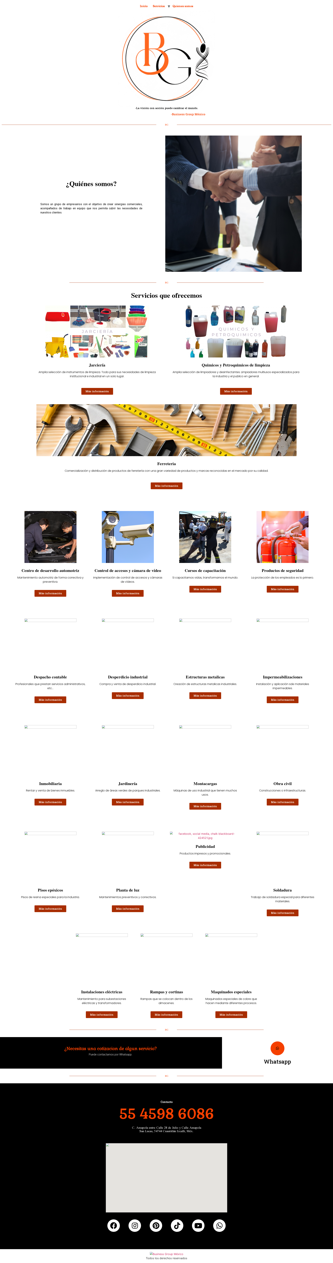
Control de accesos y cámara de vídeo (128, 570)
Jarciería (97, 365)
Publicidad (205, 846)
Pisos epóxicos (50, 890)
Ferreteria (166, 463)
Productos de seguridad (283, 570)
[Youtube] (198, 1225)
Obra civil (283, 783)
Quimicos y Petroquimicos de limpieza (236, 365)
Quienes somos (183, 6)
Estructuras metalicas (205, 677)
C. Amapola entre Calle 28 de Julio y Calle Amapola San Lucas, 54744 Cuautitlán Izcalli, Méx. (166, 1129)
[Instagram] (135, 1225)
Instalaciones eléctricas (101, 992)
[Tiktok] (177, 1225)
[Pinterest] (156, 1225)
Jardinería (127, 783)
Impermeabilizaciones (282, 677)
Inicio (144, 6)
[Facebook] (113, 1225)
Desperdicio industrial (128, 677)
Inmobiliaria (50, 783)
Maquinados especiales (231, 992)
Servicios (159, 6)
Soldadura (282, 890)
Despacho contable (50, 677)
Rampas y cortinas (166, 992)
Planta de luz (127, 890)
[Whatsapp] (277, 1048)
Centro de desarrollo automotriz (50, 570)
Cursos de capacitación (205, 570)
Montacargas (205, 783)
